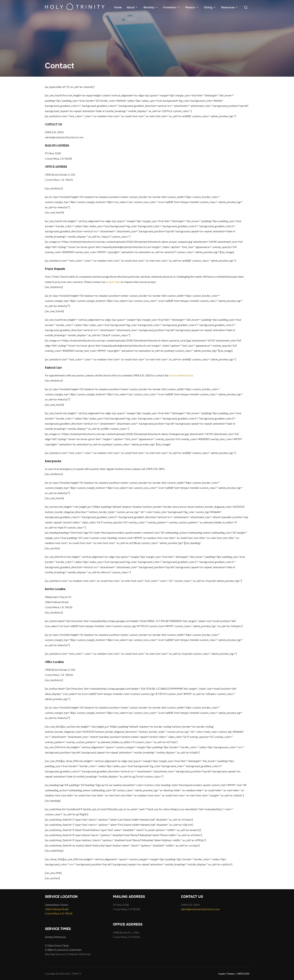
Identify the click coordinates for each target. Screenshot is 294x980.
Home (118, 7)
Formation (169, 7)
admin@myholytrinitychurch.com (200, 909)
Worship (148, 7)
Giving (208, 7)
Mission (190, 7)
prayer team (113, 281)
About (131, 7)
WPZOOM (243, 973)
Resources (228, 7)
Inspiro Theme (226, 973)
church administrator (181, 375)
